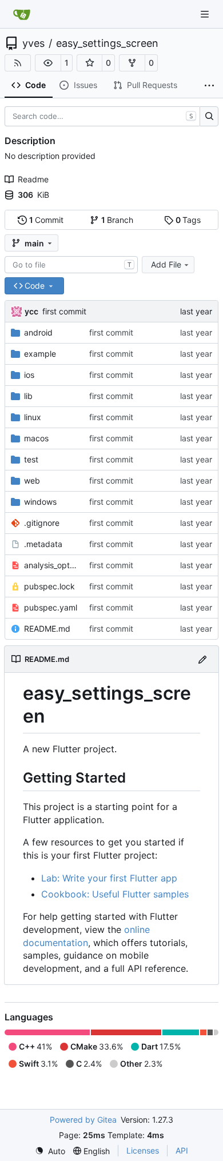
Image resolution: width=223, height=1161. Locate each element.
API (182, 1150)
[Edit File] (202, 658)
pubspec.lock (49, 586)
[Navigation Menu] (205, 14)
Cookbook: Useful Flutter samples (115, 894)
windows (40, 501)
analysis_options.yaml (51, 565)
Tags (188, 220)
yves (33, 43)
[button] (48, 62)
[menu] (50, 1151)
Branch (117, 220)
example (40, 353)
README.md (47, 628)
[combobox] (71, 264)
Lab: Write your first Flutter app (109, 878)
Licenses (142, 1150)
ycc (31, 311)
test (31, 459)
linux (32, 417)
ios (29, 375)
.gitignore (41, 523)
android (38, 332)
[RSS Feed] (18, 62)
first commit (64, 311)
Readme (33, 179)
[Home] (22, 14)
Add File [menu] (166, 264)
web (32, 480)
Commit (46, 220)
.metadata (43, 544)
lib (28, 396)
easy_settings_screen (107, 43)
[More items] (209, 86)
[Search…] (209, 116)
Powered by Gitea (83, 1119)
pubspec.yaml (50, 607)
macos (36, 438)
